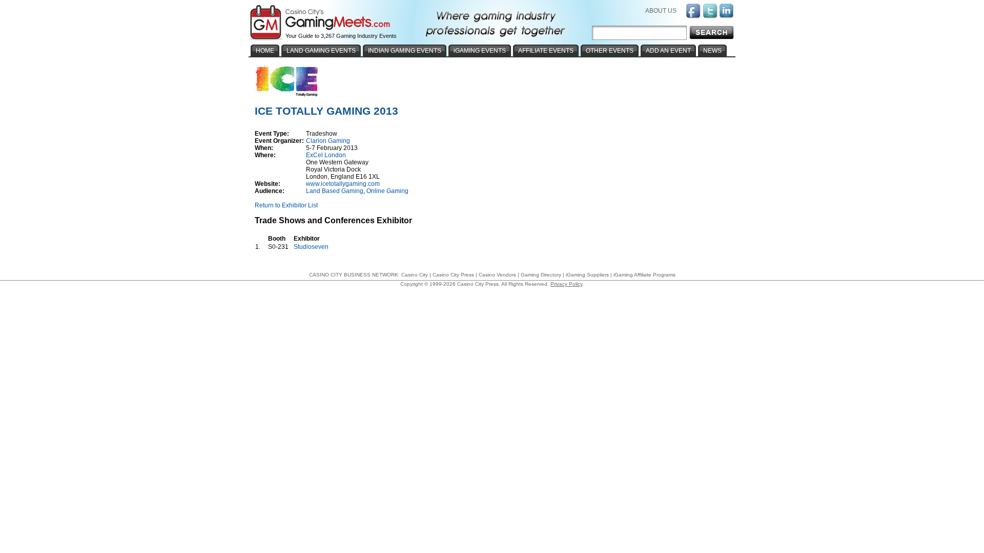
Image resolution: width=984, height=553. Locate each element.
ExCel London (326, 155)
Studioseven (311, 246)
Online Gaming (387, 191)
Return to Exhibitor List (286, 205)
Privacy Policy (566, 284)
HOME (265, 50)
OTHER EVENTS (609, 50)
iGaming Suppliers (587, 275)
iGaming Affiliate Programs (644, 275)
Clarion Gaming (328, 140)
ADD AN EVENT (668, 50)
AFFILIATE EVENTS (545, 50)
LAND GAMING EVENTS (321, 50)
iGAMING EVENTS (480, 50)
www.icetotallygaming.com (343, 183)
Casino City (414, 275)
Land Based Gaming (334, 191)
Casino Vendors (497, 275)
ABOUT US (660, 10)
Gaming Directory (541, 275)
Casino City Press (453, 275)
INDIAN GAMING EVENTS (404, 50)
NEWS (712, 50)
